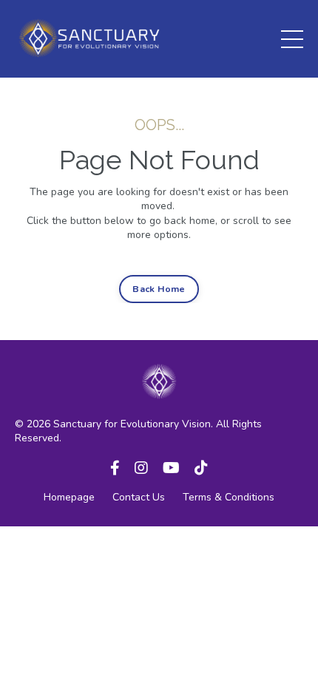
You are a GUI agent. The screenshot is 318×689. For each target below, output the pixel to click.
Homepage (69, 497)
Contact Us (138, 497)
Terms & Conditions (228, 497)
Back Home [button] (158, 288)
